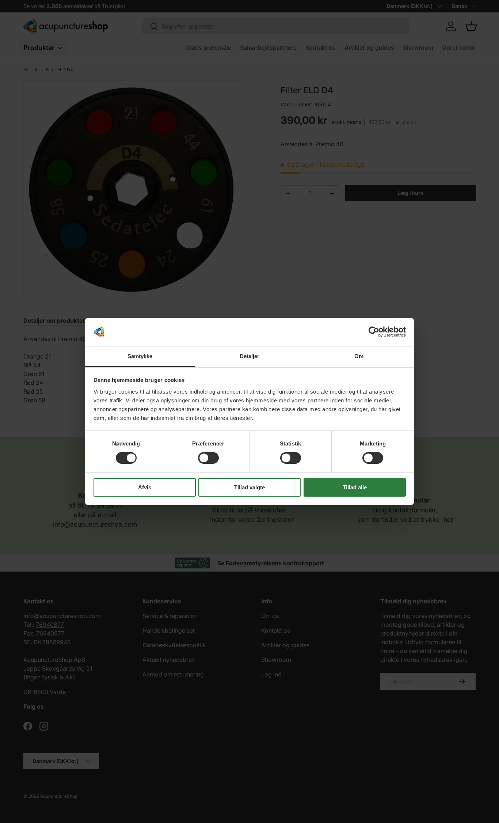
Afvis (144, 487)
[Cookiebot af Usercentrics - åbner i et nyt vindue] (374, 331)
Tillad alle (355, 487)
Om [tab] (358, 356)
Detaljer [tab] (250, 356)
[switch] (208, 458)
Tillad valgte (249, 487)
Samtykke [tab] (140, 356)
